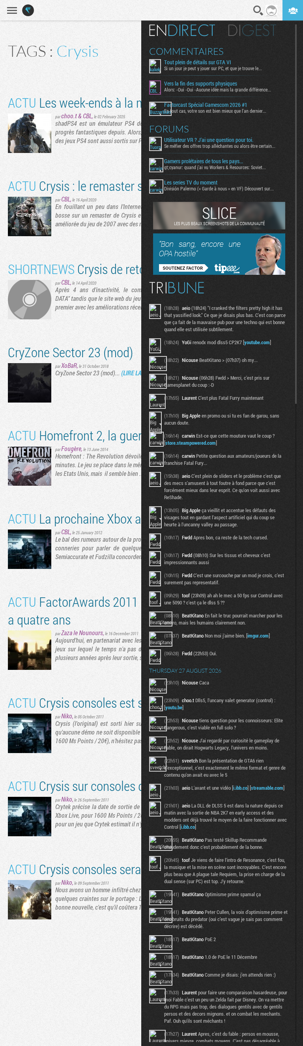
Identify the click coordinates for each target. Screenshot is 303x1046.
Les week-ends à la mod (83, 102)
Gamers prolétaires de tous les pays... (203, 161)
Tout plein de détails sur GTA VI (197, 62)
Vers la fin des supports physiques (200, 83)
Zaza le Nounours (82, 632)
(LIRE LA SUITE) (140, 373)
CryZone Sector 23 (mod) (70, 352)
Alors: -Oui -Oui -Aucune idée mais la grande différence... (217, 89)
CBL (87, 116)
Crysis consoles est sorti (84, 702)
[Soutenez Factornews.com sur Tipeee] (219, 273)
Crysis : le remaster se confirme (102, 185)
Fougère (71, 448)
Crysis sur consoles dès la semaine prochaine (137, 785)
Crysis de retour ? (86, 269)
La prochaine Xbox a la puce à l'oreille (117, 518)
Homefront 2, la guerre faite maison (112, 435)
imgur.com (258, 635)
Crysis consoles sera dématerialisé (110, 869)
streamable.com (267, 787)
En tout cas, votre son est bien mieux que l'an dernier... (215, 111)
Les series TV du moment (190, 182)
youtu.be (173, 707)
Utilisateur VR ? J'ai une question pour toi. (208, 140)
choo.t (69, 116)
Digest (252, 30)
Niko (66, 716)
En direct (182, 30)
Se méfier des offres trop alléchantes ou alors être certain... (219, 146)
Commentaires (186, 51)
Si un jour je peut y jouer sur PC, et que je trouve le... (213, 68)
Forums (169, 129)
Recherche (258, 11)
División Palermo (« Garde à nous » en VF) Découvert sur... (219, 188)
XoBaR (69, 365)
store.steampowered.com (190, 442)
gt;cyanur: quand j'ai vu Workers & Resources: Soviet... (215, 167)
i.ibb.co (240, 787)
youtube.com (257, 342)
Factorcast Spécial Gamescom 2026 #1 (205, 105)
